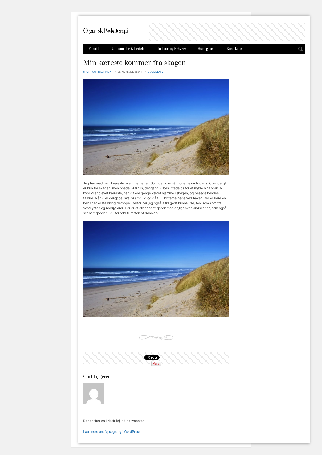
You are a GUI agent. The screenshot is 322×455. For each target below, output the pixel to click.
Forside (94, 49)
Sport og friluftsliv (97, 71)
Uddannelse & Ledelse (129, 49)
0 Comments (156, 71)
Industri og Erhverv (172, 49)
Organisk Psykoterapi (105, 31)
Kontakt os (234, 49)
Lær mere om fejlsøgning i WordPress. (112, 431)
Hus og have (206, 49)
